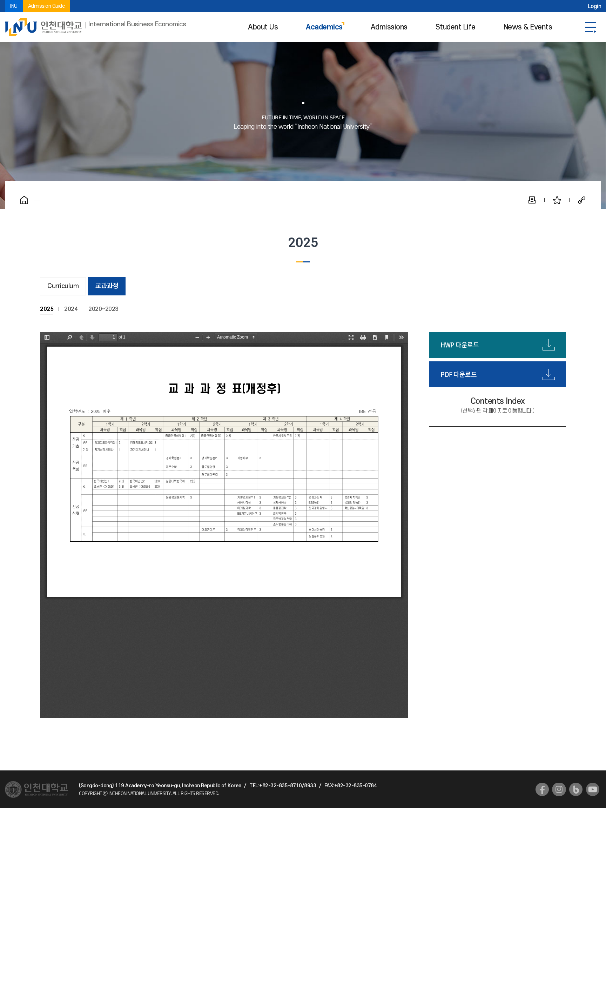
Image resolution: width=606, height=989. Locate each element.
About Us (263, 27)
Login (594, 6)
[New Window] (542, 789)
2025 (46, 309)
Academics (324, 27)
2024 (71, 309)
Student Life (456, 27)
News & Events (528, 27)
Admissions (389, 27)
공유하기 (582, 200)
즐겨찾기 (557, 200)
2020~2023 (103, 309)
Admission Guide (46, 6)
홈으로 (24, 200)
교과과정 (106, 286)
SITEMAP (590, 27)
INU (14, 6)
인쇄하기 (532, 200)
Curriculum (63, 286)
